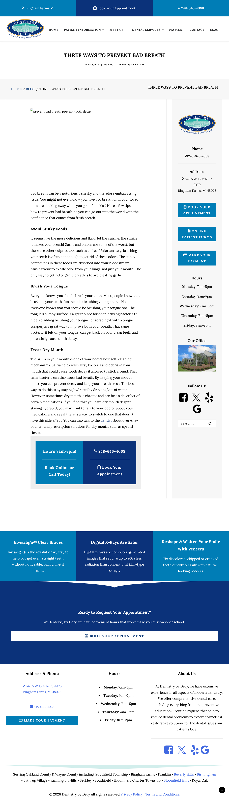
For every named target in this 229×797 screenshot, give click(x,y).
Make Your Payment (199, 258)
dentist (106, 420)
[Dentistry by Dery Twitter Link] (196, 400)
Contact (197, 30)
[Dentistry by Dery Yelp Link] (209, 400)
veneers (197, 571)
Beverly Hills (184, 774)
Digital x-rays (94, 552)
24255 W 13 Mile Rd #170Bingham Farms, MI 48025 (197, 184)
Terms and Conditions (162, 794)
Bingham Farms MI (39, 8)
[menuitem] (53, 30)
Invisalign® (17, 552)
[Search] (197, 423)
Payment (176, 30)
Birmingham (206, 774)
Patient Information (82, 30)
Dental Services (146, 30)
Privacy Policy (132, 794)
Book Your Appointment (116, 8)
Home (54, 30)
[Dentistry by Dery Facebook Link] (183, 400)
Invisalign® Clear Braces (38, 542)
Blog (214, 30)
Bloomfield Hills (176, 780)
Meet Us (116, 30)
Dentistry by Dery (133, 64)
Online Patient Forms (197, 234)
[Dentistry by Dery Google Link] (197, 412)
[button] (210, 423)
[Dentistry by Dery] (25, 29)
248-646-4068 (192, 8)
